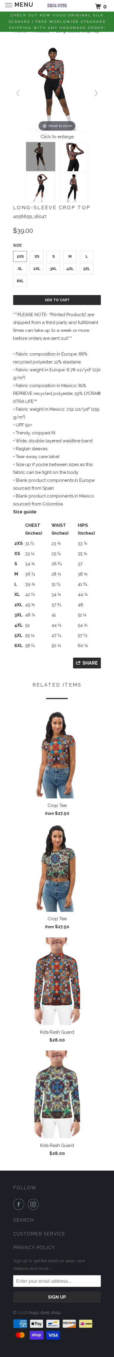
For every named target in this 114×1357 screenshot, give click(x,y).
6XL (20, 281)
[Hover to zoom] (57, 88)
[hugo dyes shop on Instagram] (34, 1204)
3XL (53, 268)
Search (23, 1220)
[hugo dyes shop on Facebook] (20, 1204)
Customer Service (39, 1234)
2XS (20, 256)
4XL (70, 268)
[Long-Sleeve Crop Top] (40, 156)
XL (20, 268)
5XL (86, 268)
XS (36, 256)
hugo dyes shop (45, 1312)
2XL (36, 268)
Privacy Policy (34, 1247)
